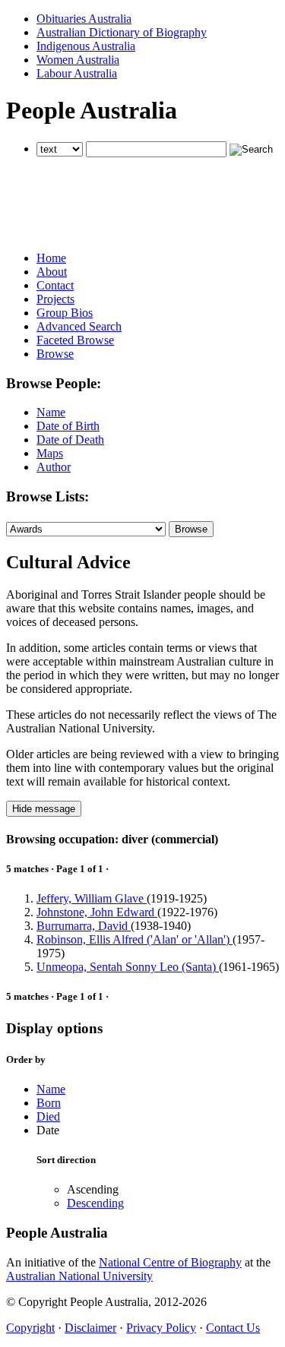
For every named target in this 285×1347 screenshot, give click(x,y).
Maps (49, 453)
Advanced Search (79, 326)
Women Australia (77, 59)
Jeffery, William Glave (91, 898)
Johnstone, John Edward (96, 912)
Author (53, 466)
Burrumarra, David (83, 925)
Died (48, 1116)
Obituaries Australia (83, 18)
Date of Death (70, 439)
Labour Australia (76, 73)
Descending (95, 1203)
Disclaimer (90, 1327)
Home (51, 257)
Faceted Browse (75, 340)
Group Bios (64, 312)
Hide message (43, 808)
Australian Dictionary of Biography (121, 32)
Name (50, 412)
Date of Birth (68, 425)
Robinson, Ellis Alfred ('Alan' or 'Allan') (134, 939)
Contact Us (233, 1327)
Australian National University (79, 1276)
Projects (55, 298)
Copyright (30, 1327)
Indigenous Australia (85, 46)
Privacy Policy (161, 1327)
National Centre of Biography (170, 1262)
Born (48, 1102)
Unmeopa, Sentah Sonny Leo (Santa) (127, 966)
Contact (55, 285)
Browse (55, 353)
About (51, 271)
